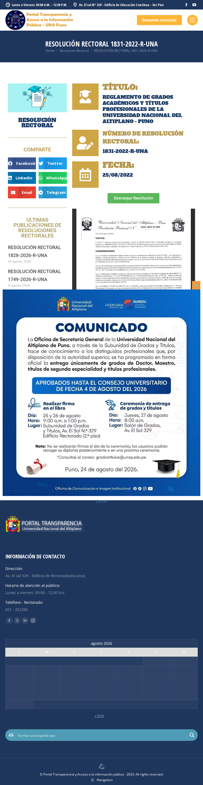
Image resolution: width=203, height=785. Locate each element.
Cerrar (101, 501)
